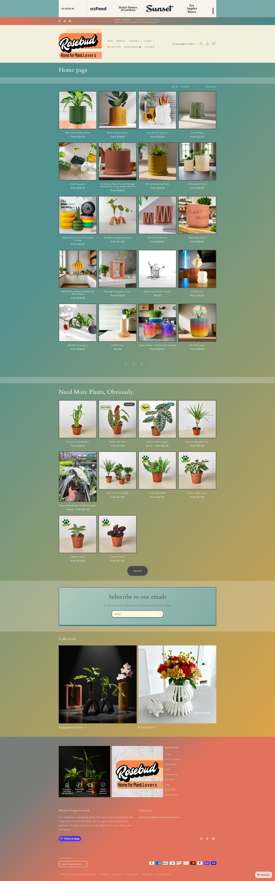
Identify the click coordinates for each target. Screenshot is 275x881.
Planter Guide (171, 794)
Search (168, 754)
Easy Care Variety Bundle (117, 493)
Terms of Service (172, 759)
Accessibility (170, 789)
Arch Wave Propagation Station (117, 238)
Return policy (171, 764)
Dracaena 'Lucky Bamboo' (77, 442)
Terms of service (132, 874)
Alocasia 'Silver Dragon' (157, 442)
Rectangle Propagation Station (117, 291)
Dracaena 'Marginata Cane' (197, 442)
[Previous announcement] (107, 21)
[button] (135, 41)
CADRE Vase (197, 291)
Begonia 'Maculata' (117, 442)
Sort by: (174, 86)
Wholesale (169, 779)
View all (137, 571)
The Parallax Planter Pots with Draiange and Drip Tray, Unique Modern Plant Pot (118, 185)
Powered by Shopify (89, 874)
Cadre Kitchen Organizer (157, 133)
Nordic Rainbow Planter (117, 133)
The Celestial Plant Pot (157, 238)
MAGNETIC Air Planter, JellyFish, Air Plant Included (78, 292)
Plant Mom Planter (197, 345)
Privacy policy (118, 874)
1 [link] (126, 363)
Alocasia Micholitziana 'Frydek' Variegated (77, 505)
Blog (167, 784)
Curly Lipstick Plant (157, 493)
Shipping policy (147, 874)
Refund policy (105, 874)
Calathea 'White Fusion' (197, 493)
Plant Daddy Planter (197, 238)
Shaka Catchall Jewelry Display (157, 291)
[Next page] (149, 363)
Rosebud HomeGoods (73, 874)
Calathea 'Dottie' (117, 557)
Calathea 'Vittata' (77, 557)
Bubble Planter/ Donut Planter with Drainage (77, 239)
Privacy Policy (171, 774)
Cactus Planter (197, 133)
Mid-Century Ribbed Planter (77, 133)
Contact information (163, 874)
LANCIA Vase (117, 345)
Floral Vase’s (145, 727)
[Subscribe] (160, 614)
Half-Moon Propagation (77, 345)
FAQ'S (167, 769)
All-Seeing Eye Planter (197, 184)
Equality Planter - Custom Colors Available (157, 345)
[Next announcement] (168, 21)
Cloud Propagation (77, 184)
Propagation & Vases (71, 727)
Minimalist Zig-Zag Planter (157, 184)
